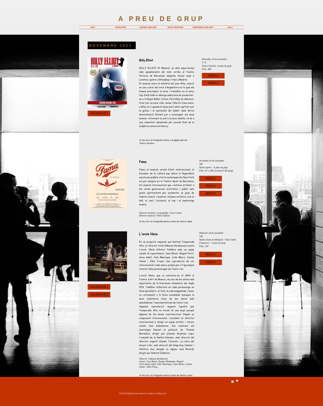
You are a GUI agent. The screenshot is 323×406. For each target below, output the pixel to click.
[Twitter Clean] (237, 380)
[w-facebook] (232, 382)
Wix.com (162, 393)
